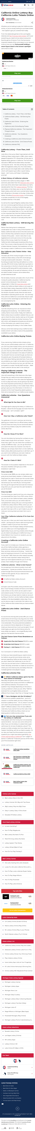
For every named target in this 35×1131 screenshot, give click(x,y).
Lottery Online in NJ (11, 1044)
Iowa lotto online (22, 284)
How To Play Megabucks (12, 830)
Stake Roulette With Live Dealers (12, 1098)
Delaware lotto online (27, 183)
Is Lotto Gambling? (11, 826)
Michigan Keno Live (11, 990)
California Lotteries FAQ (12, 144)
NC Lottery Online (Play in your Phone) (17, 930)
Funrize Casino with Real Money (12, 1100)
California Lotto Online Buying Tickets (17, 126)
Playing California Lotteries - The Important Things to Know (18, 130)
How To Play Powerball (12, 879)
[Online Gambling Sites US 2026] (7, 5)
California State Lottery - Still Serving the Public (17, 117)
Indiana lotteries (21, 187)
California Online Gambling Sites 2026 (21, 750)
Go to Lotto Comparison (18, 910)
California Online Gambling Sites (18, 8)
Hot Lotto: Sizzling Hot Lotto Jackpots (16, 863)
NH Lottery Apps (10, 1039)
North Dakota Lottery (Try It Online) (16, 934)
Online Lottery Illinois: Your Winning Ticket (18, 954)
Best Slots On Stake (8, 1085)
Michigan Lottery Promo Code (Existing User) (18, 1020)
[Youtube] (25, 5)
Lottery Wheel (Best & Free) (13, 847)
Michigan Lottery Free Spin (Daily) (15, 1003)
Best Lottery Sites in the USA (14, 798)
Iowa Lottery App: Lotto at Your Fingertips (18, 962)
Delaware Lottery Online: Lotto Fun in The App (18, 949)
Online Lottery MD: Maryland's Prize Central (18, 971)
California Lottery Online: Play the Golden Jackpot (18, 945)
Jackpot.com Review (7, 61)
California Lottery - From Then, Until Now (18, 114)
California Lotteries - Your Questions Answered (16, 135)
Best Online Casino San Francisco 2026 (20, 782)
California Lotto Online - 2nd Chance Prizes (18, 141)
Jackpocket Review (7, 88)
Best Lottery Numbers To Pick (14, 834)
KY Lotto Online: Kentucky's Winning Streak (18, 966)
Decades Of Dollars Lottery (13, 815)
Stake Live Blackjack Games (11, 1090)
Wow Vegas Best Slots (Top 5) (11, 1095)
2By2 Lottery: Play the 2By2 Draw (15, 806)
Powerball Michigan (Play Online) (15, 1015)
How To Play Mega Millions (13, 875)
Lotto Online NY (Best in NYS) (14, 1048)
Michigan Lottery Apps (12, 986)
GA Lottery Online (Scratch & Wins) (16, 921)
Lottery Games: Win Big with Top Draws (17, 802)
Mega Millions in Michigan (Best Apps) (17, 1011)
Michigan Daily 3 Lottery (12, 994)
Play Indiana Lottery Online (13, 958)
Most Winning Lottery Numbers (15, 839)
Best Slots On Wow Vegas (10, 1088)
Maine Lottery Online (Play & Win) (15, 925)
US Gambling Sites (5, 8)
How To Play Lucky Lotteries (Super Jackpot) (18, 871)
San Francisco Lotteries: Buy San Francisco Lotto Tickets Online (21, 758)
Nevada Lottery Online (12, 1031)
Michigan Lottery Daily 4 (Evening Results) (18, 999)
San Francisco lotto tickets (18, 36)
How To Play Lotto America (13, 884)
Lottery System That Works (13, 843)
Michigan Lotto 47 (10, 1007)
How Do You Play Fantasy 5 (13, 851)
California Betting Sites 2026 (21, 774)
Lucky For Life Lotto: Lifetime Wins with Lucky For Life (18, 867)
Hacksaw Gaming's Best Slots (11, 1093)
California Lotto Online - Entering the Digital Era (16, 122)
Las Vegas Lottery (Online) (13, 1035)
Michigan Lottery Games (12, 982)
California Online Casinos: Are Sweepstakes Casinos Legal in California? (22, 766)
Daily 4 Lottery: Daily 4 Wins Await (15, 810)
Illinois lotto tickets (18, 195)
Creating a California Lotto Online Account (18, 139)
